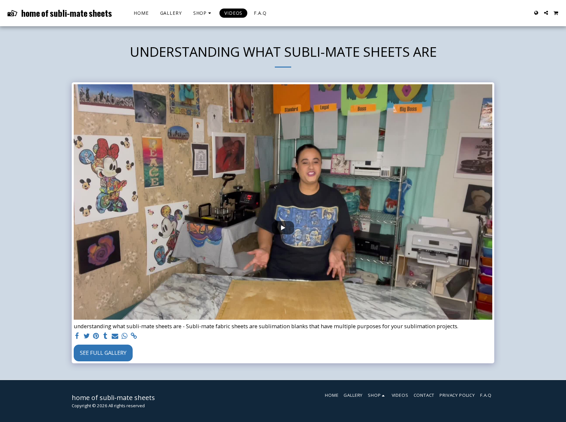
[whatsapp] (124, 336)
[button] (546, 12)
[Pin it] (96, 336)
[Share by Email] (115, 336)
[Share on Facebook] (77, 336)
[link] (133, 336)
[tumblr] (105, 336)
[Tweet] (86, 336)
